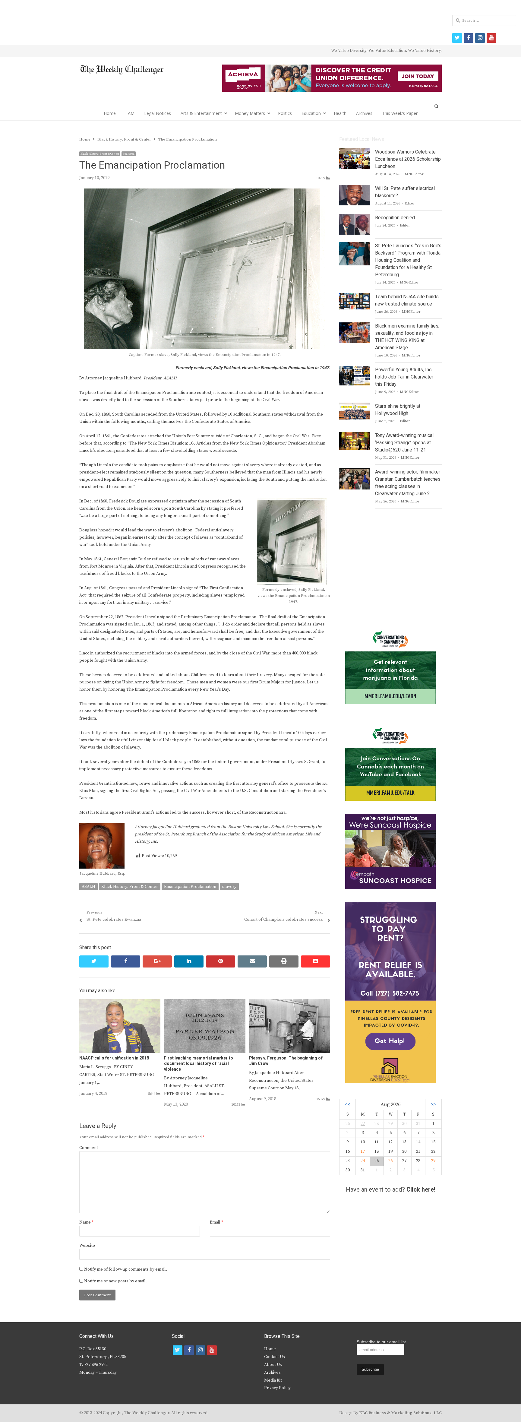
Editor (410, 203)
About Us (273, 1364)
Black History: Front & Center (100, 154)
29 (433, 1161)
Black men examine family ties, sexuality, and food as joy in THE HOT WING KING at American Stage (407, 336)
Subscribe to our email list (381, 1341)
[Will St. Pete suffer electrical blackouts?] (354, 188)
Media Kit (273, 1380)
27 (363, 1123)
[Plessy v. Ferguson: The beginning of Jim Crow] (289, 1003)
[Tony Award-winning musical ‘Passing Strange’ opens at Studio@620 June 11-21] (354, 435)
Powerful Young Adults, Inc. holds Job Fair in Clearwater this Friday (404, 377)
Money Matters (250, 113)
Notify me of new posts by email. (115, 1281)
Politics (285, 113)
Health (340, 113)
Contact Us (274, 1357)
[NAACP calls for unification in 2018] (119, 1003)
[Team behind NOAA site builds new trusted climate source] (354, 296)
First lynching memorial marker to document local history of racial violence (198, 1063)
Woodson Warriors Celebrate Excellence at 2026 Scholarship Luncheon (408, 159)
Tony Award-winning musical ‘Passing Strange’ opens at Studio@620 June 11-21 (404, 443)
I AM (129, 113)
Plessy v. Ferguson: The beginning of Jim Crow (286, 1061)
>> (433, 1104)
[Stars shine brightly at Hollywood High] (354, 406)
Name (86, 1222)
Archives (364, 113)
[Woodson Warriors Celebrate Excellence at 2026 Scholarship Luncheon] (354, 152)
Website (87, 1245)
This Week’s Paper (400, 113)
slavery (229, 886)
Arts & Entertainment (201, 113)
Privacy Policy (277, 1388)
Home (110, 113)
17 (363, 1151)
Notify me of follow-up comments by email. (125, 1269)
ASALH (88, 886)
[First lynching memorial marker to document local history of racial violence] (204, 1003)
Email (216, 1222)
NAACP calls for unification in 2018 (114, 1058)
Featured (128, 154)
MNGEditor (414, 174)
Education (311, 113)
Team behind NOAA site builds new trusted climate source (407, 300)
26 (390, 1161)
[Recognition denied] (354, 217)
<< (347, 1104)
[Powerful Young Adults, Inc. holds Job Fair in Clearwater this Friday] (354, 369)
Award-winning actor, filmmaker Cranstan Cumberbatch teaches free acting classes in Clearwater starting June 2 (407, 482)
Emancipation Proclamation (190, 886)
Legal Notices (157, 113)
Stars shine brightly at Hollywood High (397, 410)
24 (363, 1161)
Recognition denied (395, 217)
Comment (88, 1148)
